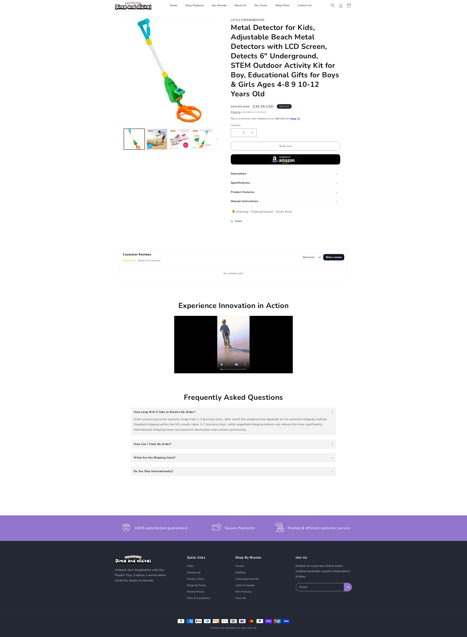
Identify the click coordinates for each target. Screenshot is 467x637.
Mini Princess (243, 591)
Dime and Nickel (228, 628)
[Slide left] (119, 139)
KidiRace (240, 572)
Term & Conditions (198, 598)
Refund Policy (195, 591)
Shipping (236, 112)
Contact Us (194, 572)
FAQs (190, 566)
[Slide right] (218, 139)
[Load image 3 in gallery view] (179, 139)
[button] (219, 5)
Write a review (334, 257)
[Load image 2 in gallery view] (156, 139)
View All (240, 598)
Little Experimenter (247, 579)
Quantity (236, 125)
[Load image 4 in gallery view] (202, 139)
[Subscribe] (348, 587)
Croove (239, 566)
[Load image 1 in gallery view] (134, 139)
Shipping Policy (196, 585)
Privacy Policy (195, 579)
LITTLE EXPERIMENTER (247, 20)
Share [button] (238, 221)
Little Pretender (245, 585)
